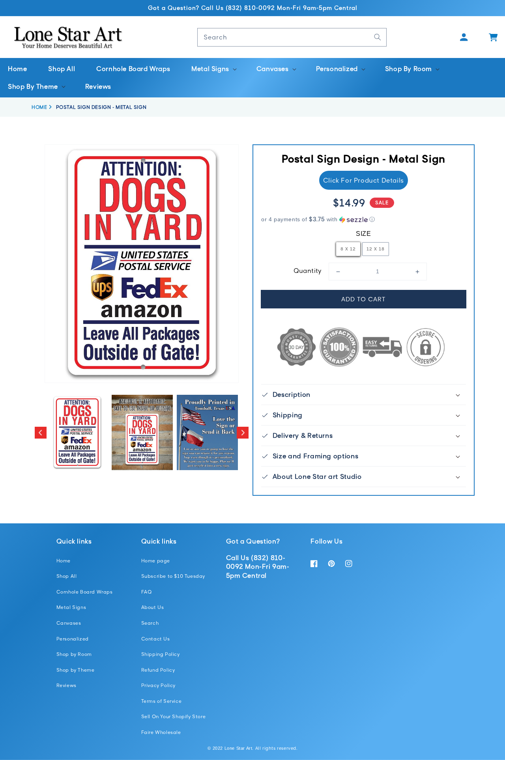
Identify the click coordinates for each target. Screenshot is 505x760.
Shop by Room (74, 654)
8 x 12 (348, 248)
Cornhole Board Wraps (84, 592)
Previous (41, 433)
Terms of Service (161, 701)
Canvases (68, 623)
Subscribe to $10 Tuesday (173, 576)
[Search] (377, 37)
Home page (155, 561)
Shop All (66, 576)
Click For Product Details (363, 180)
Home (63, 561)
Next (243, 433)
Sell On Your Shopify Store (173, 716)
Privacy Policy (158, 685)
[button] (213, 69)
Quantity (308, 270)
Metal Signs (71, 607)
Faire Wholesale (161, 732)
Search (150, 623)
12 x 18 (376, 248)
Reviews (66, 685)
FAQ (146, 592)
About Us (152, 607)
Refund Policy (158, 670)
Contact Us (155, 639)
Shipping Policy (160, 654)
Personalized (72, 639)
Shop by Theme (75, 670)
